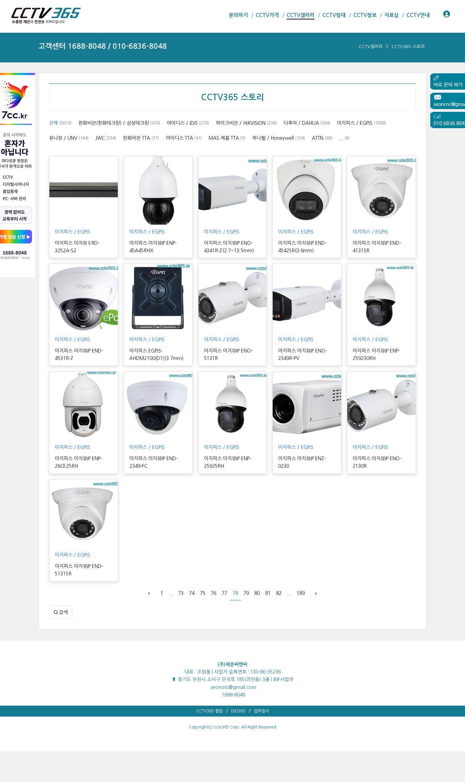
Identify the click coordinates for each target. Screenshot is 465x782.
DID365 (238, 711)
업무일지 (261, 711)
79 (246, 593)
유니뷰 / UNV (69, 138)
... (344, 138)
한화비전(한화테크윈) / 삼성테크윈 (119, 123)
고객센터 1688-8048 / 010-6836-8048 (102, 46)
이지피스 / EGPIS (361, 123)
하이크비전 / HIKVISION (246, 123)
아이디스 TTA (184, 138)
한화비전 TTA (141, 138)
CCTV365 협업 (209, 711)
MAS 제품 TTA (227, 138)
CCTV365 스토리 (408, 46)
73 (180, 593)
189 (300, 593)
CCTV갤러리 (371, 46)
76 (213, 593)
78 (235, 593)
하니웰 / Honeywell (278, 138)
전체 (60, 123)
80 (257, 593)
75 (202, 593)
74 (191, 593)
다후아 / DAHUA (307, 123)
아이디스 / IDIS (188, 123)
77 (224, 593)
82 (279, 593)
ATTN (322, 138)
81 (268, 593)
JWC (105, 138)
